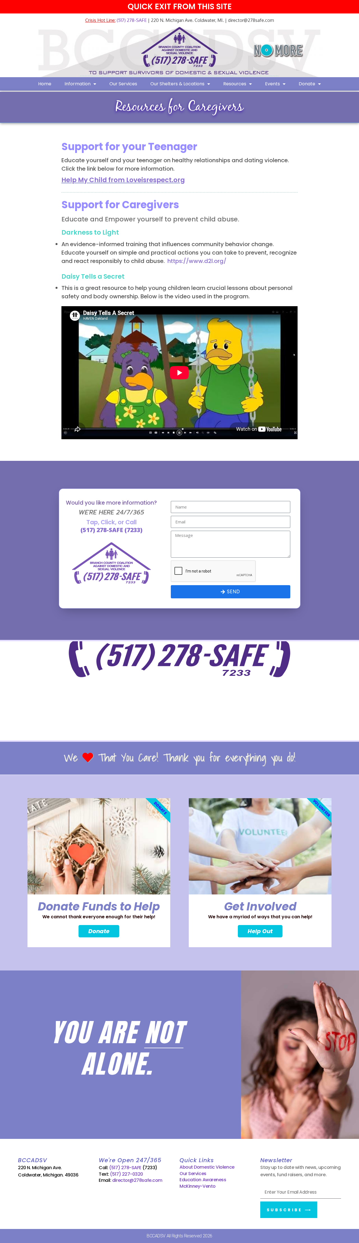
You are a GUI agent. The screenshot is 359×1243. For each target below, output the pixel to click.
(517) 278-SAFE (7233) (111, 530)
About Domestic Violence (207, 1167)
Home (44, 84)
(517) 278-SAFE (131, 20)
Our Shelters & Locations (177, 84)
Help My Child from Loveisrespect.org (123, 179)
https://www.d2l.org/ (196, 261)
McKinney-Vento (198, 1186)
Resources (234, 84)
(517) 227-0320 (126, 1174)
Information (78, 84)
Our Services (123, 84)
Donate (307, 84)
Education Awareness (203, 1179)
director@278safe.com (137, 1180)
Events (272, 84)
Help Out (260, 931)
